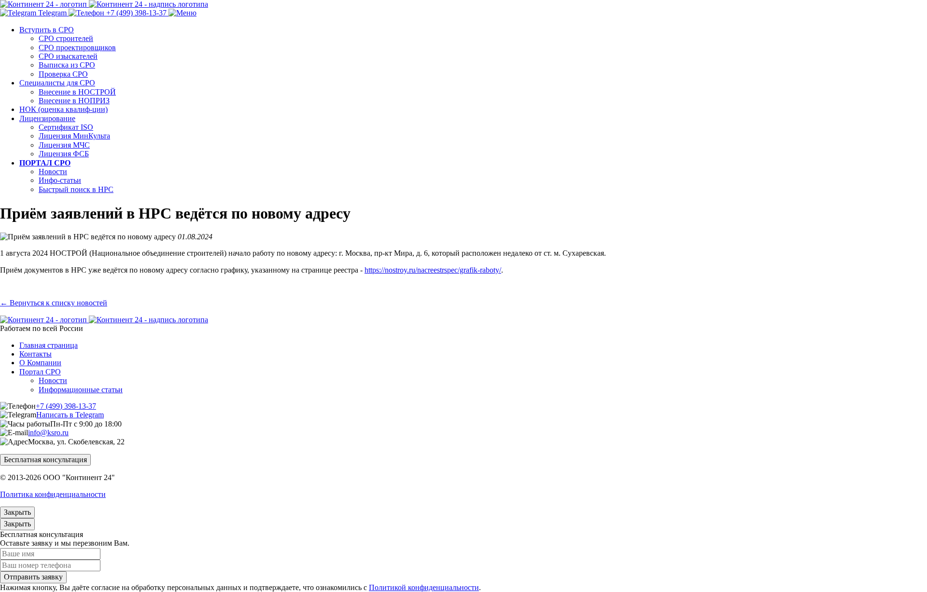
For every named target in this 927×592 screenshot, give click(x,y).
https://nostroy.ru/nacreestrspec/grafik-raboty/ (433, 270)
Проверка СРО (63, 74)
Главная (48, 345)
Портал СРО (40, 372)
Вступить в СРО (46, 30)
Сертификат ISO (66, 127)
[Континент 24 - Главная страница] (104, 4)
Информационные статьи (81, 389)
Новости (53, 171)
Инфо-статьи (60, 180)
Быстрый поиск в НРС (76, 189)
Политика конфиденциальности (53, 494)
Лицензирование (47, 118)
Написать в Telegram (70, 415)
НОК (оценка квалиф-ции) (63, 109)
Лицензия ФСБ (64, 154)
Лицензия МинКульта (74, 136)
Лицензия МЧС (64, 145)
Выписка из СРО (67, 65)
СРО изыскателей (68, 56)
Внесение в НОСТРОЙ (77, 92)
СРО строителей (66, 38)
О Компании (40, 362)
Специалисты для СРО (57, 83)
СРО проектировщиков (77, 47)
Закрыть (17, 512)
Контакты (35, 354)
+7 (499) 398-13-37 (66, 406)
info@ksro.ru (48, 432)
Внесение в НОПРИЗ (74, 100)
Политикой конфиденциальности (424, 587)
